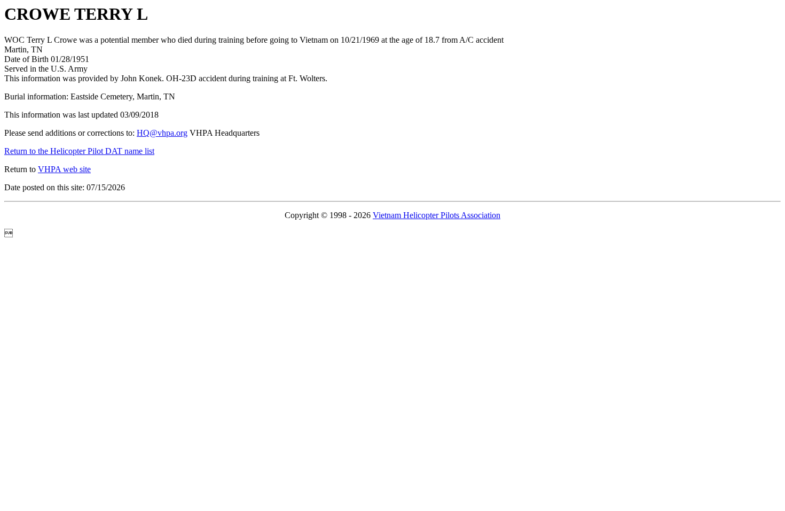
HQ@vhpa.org (162, 132)
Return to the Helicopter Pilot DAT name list (79, 151)
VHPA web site (64, 169)
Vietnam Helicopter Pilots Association (436, 215)
